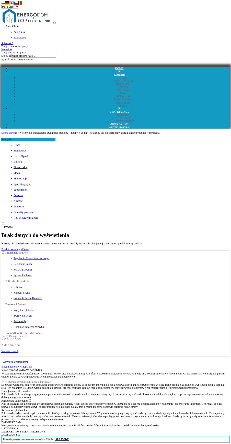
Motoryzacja (123, 96)
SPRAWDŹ (62, 439)
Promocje (19, 206)
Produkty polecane (23, 212)
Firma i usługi (123, 90)
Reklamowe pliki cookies (14, 410)
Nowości (18, 200)
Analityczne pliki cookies (14, 400)
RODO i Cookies (23, 269)
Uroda (123, 77)
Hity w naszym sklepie (26, 217)
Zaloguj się (19, 32)
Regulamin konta (23, 264)
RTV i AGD (123, 117)
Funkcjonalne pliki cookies (15, 391)
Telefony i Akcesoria (123, 120)
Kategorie (6, 139)
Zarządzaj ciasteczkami (15, 361)
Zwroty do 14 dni (23, 315)
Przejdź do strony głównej (15, 249)
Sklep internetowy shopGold (16, 366)
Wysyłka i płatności (24, 310)
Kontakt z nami (22, 292)
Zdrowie (123, 105)
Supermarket (123, 102)
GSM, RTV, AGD (123, 80)
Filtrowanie (7, 226)
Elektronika (20, 150)
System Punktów (23, 275)
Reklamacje (20, 321)
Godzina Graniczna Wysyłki (29, 326)
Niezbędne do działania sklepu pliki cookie (28, 381)
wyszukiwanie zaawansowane (17, 59)
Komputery (123, 114)
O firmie (18, 287)
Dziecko (123, 86)
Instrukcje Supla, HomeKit (28, 298)
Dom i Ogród (123, 83)
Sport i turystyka (123, 99)
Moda (123, 93)
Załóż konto (20, 37)
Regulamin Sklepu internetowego (31, 258)
